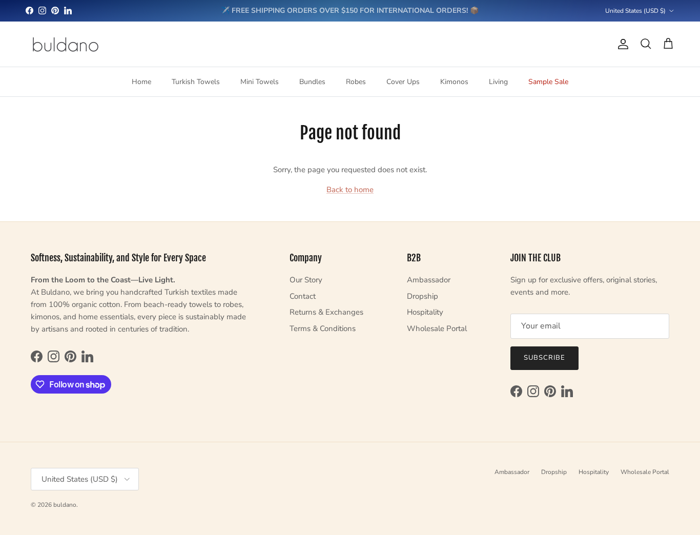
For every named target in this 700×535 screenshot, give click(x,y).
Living (498, 82)
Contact (303, 296)
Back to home (350, 189)
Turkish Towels (196, 82)
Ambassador (428, 280)
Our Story (306, 280)
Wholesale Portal (437, 328)
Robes (356, 82)
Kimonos (454, 82)
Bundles (312, 82)
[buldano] (65, 44)
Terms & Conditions (323, 328)
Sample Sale (548, 82)
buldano (64, 505)
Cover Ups (403, 82)
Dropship (422, 296)
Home (141, 82)
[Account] (621, 44)
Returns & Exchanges (326, 312)
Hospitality (425, 312)
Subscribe (544, 357)
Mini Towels (259, 82)
